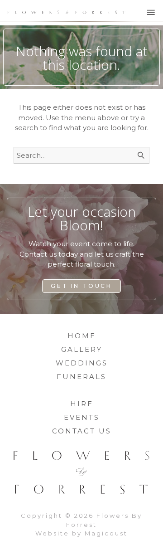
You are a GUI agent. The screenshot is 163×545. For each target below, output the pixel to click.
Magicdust (106, 533)
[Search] (141, 155)
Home (81, 335)
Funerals (81, 376)
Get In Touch (81, 285)
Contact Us (81, 431)
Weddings (82, 363)
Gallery (81, 349)
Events (82, 417)
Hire (81, 403)
